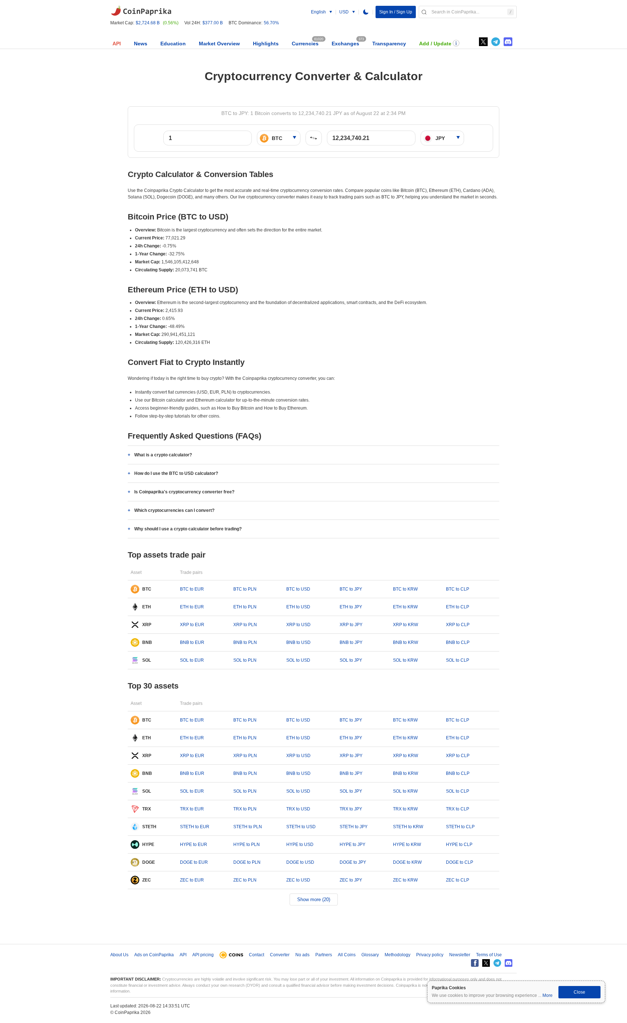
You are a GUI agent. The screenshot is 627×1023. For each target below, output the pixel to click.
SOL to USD (298, 660)
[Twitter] (483, 41)
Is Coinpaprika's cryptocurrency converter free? (184, 491)
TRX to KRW (405, 809)
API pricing (203, 954)
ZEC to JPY (351, 880)
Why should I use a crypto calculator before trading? (188, 528)
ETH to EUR (192, 606)
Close (579, 992)
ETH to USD (298, 606)
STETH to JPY (354, 826)
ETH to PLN (245, 606)
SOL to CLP (457, 660)
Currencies (305, 43)
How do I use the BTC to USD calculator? (176, 473)
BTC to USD (298, 589)
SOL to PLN (245, 660)
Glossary (370, 954)
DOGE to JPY (353, 862)
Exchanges (345, 43)
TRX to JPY (351, 809)
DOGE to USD (300, 862)
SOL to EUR (192, 660)
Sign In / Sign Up (395, 12)
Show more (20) (313, 899)
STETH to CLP (460, 826)
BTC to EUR (192, 589)
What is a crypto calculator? (163, 454)
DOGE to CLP (459, 862)
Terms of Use (489, 954)
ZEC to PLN (245, 880)
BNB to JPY (351, 642)
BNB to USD (298, 642)
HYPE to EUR (193, 844)
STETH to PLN (247, 826)
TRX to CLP (457, 809)
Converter (280, 954)
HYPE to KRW (407, 844)
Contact (256, 954)
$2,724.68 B (148, 22)
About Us (119, 954)
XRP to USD (298, 624)
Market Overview (219, 43)
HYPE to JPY (352, 844)
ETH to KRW (405, 606)
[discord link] (508, 41)
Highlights (266, 43)
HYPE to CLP (459, 844)
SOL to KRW (405, 660)
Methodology (397, 954)
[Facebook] (475, 963)
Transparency (389, 43)
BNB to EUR (192, 642)
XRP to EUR (192, 624)
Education (173, 43)
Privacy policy (429, 954)
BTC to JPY (351, 589)
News (140, 43)
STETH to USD (301, 826)
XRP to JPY (351, 624)
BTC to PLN (245, 589)
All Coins (347, 954)
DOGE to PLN (247, 862)
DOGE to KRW (407, 862)
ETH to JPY (351, 606)
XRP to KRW (405, 624)
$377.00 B (212, 22)
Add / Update (435, 43)
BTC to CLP (457, 589)
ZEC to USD (298, 880)
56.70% (271, 22)
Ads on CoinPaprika (154, 954)
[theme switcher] (365, 12)
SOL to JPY (351, 660)
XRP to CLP (458, 624)
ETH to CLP (457, 606)
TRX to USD (298, 809)
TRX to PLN (245, 809)
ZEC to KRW (405, 880)
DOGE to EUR (194, 862)
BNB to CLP (458, 642)
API (116, 43)
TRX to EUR (192, 809)
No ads (302, 954)
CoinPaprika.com (141, 11)
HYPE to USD (300, 844)
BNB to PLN (245, 642)
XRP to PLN (245, 624)
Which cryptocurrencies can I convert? (174, 510)
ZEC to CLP (457, 880)
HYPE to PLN (246, 844)
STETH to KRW (408, 826)
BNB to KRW (405, 642)
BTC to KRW (405, 589)
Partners (323, 954)
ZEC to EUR (192, 880)
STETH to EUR (194, 826)
